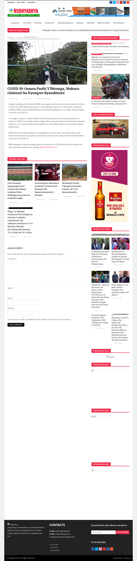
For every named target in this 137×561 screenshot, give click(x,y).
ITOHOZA (38, 23)
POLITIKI (27, 23)
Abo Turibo (21, 2)
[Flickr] (117, 2)
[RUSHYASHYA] (23, 12)
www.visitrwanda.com (48, 147)
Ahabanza (11, 2)
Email (10, 298)
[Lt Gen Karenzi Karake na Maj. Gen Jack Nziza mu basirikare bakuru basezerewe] (111, 86)
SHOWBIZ (91, 23)
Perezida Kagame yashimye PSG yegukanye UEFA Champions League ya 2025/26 (100, 320)
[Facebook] (110, 2)
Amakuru (97, 54)
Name (10, 288)
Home (7, 23)
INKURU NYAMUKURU (101, 43)
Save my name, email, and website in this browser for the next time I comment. (39, 319)
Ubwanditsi (14, 99)
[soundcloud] (128, 2)
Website (10, 308)
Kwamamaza (54, 550)
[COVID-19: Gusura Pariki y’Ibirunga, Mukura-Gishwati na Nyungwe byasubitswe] (47, 84)
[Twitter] (114, 2)
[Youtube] (121, 2)
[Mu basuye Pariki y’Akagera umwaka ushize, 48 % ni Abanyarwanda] (74, 172)
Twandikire (31, 2)
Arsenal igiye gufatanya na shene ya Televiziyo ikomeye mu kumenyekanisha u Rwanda (47, 189)
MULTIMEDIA (118, 23)
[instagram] (124, 2)
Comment (12, 259)
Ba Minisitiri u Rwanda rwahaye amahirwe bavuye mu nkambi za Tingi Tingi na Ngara (120, 257)
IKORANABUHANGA (65, 23)
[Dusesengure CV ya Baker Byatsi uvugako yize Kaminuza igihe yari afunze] (121, 277)
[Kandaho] (90, 12)
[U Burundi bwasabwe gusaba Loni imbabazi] (111, 43)
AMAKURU (15, 23)
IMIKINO (80, 23)
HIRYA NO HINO (104, 23)
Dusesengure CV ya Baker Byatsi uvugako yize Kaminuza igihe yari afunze (120, 290)
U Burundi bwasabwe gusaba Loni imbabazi (110, 46)
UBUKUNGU (49, 23)
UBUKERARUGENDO (42, 99)
